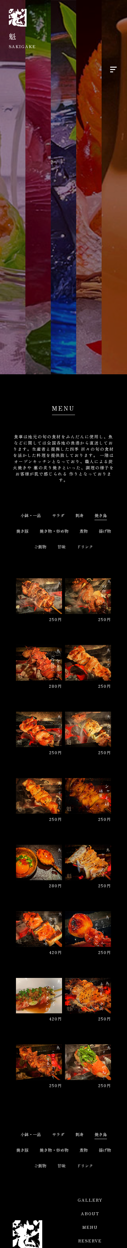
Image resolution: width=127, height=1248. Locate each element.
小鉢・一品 (30, 515)
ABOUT (90, 1213)
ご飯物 (40, 547)
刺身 (79, 515)
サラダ (58, 515)
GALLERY (90, 1200)
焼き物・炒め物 (54, 531)
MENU (90, 1227)
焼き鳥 (101, 515)
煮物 (83, 531)
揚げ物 (105, 531)
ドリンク (84, 547)
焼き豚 (22, 531)
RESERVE (90, 1241)
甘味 (61, 547)
